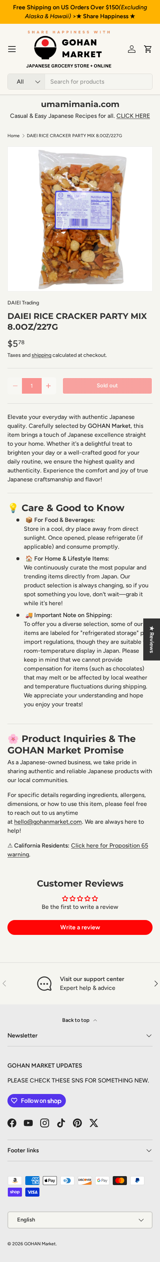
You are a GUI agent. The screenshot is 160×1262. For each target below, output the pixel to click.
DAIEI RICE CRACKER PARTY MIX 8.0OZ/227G (74, 135)
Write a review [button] (80, 927)
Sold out (107, 385)
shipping (41, 355)
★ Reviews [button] (151, 639)
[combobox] (80, 81)
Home (13, 135)
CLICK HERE (133, 115)
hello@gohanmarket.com (48, 821)
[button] (148, 49)
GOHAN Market (40, 1243)
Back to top (76, 1020)
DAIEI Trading (23, 303)
